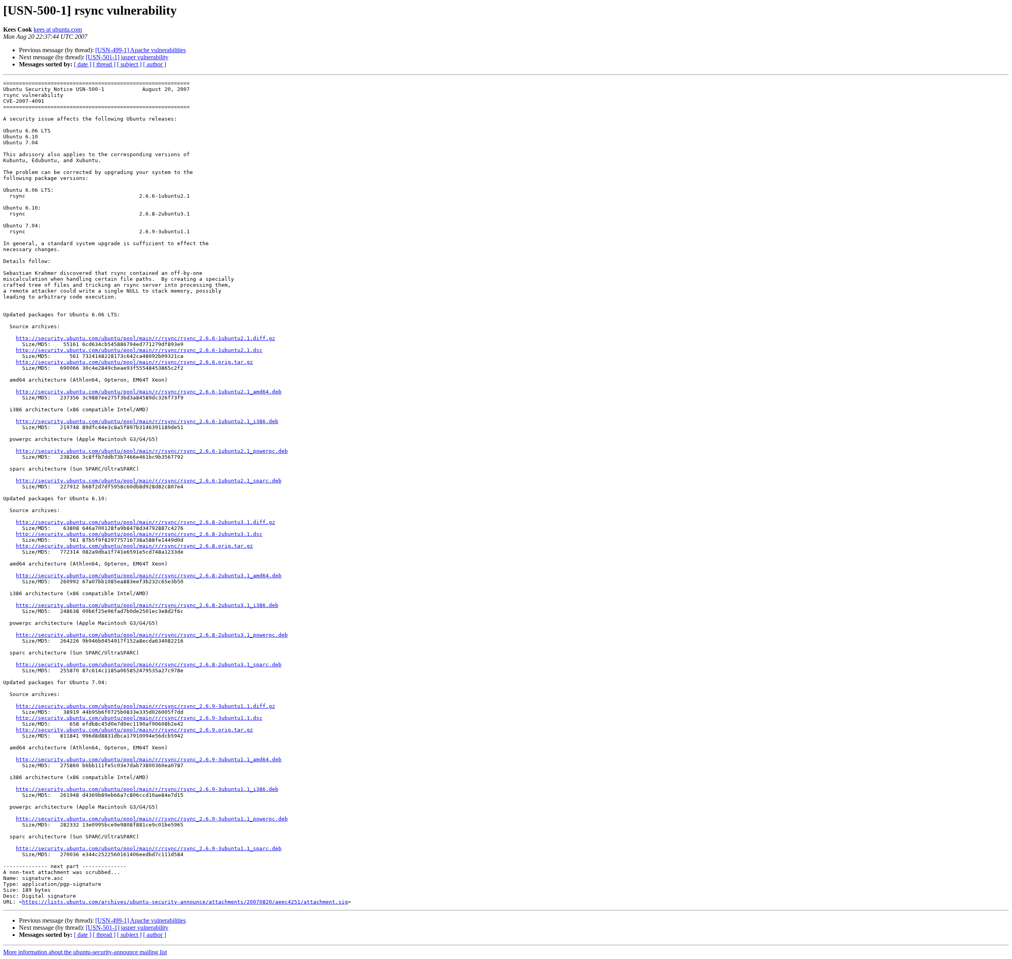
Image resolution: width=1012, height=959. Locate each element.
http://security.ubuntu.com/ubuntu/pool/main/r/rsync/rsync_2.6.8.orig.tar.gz (134, 546)
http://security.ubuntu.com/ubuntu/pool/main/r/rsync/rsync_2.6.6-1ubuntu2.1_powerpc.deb (152, 451)
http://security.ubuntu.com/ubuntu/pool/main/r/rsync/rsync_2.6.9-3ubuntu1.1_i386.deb (147, 789)
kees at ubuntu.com (58, 29)
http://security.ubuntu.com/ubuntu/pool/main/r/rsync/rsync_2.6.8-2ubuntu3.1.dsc (139, 534)
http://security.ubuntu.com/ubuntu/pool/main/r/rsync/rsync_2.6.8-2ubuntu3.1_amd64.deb (148, 576)
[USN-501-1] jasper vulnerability (127, 57)
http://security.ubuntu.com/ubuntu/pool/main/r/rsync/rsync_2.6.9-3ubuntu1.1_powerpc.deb (152, 819)
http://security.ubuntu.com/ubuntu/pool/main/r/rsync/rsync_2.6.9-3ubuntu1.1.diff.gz (145, 706)
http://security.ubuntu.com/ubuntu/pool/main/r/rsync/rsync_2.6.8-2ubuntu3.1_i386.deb (147, 605)
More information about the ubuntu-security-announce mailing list (85, 952)
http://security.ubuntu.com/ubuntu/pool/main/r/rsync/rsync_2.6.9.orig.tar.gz (134, 730)
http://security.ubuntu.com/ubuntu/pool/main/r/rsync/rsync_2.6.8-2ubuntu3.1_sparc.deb (148, 665)
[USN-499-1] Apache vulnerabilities (140, 50)
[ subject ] (129, 64)
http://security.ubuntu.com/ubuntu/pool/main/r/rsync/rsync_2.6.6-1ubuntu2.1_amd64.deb (148, 392)
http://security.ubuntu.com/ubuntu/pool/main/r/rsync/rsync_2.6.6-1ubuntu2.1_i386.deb (147, 421)
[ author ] (154, 64)
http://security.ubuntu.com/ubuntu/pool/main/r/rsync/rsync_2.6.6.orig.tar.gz (134, 362)
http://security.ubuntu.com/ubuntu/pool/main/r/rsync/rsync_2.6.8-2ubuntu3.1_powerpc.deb (152, 635)
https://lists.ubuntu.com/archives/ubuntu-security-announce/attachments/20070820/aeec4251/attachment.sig (185, 902)
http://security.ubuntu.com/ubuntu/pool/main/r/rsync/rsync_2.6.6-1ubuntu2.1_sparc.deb (148, 481)
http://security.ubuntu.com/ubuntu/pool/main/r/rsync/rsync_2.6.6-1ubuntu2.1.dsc (139, 350)
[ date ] (82, 64)
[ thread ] (104, 64)
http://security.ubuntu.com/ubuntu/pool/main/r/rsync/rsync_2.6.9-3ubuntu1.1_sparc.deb (148, 848)
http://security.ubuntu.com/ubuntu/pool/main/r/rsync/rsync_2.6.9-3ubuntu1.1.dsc (139, 718)
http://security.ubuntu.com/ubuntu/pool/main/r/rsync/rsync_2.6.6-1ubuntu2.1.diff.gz (145, 338)
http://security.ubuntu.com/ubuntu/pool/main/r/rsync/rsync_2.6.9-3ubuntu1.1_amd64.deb (148, 759)
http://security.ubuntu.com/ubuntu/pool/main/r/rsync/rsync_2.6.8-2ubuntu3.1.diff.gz (145, 522)
